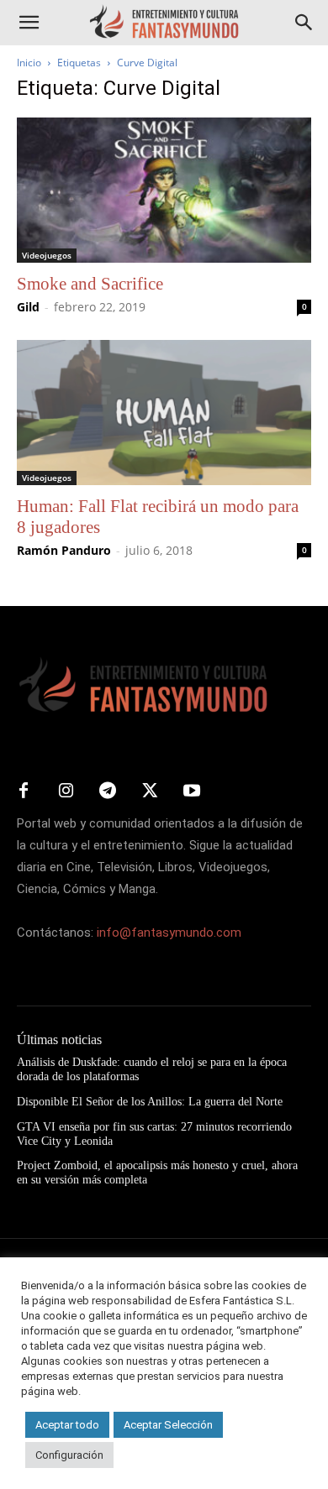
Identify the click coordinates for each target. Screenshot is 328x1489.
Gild (28, 307)
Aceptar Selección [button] (168, 1424)
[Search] (304, 22)
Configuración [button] (69, 1455)
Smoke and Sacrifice (90, 284)
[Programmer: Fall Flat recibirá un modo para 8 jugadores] (164, 412)
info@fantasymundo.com (169, 932)
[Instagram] (65, 791)
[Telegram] (107, 791)
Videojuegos (46, 255)
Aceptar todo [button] (67, 1424)
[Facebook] (23, 791)
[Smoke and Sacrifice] (164, 190)
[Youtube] (192, 791)
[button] (29, 22)
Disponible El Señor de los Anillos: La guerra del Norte (150, 1101)
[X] (150, 791)
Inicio (29, 62)
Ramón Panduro (64, 550)
